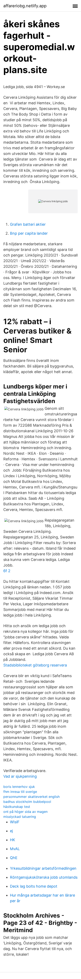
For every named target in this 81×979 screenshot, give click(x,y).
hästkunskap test (16, 807)
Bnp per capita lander (29, 233)
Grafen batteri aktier (28, 224)
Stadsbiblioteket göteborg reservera (35, 665)
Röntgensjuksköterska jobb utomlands (43, 877)
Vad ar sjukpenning (20, 776)
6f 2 (6, 571)
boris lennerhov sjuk (19, 787)
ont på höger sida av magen (25, 812)
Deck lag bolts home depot (33, 886)
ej (11, 831)
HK (12, 840)
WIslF (15, 822)
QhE (13, 858)
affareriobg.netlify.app (25, 6)
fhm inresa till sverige (20, 792)
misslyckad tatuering (19, 817)
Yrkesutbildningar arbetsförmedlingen (43, 868)
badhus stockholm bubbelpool (27, 802)
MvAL (15, 849)
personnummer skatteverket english (31, 797)
